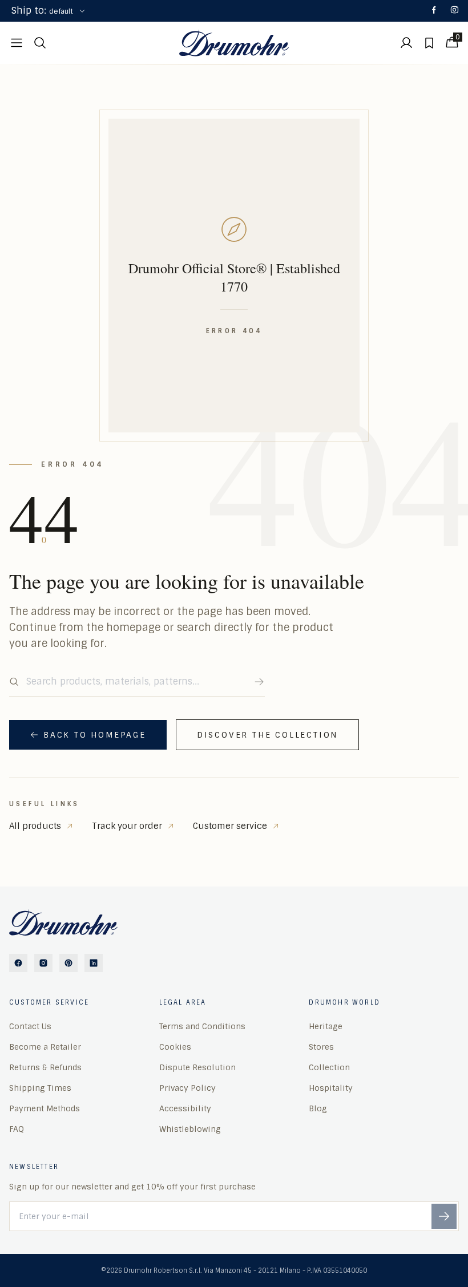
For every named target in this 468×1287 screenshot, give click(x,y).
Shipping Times (40, 1088)
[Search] (259, 681)
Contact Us (30, 1026)
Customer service (230, 826)
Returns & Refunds (45, 1067)
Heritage (325, 1026)
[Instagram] (454, 10)
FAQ (16, 1129)
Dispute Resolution (197, 1067)
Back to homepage (94, 735)
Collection (329, 1067)
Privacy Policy (187, 1088)
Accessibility (185, 1108)
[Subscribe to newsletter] (444, 1216)
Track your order (127, 826)
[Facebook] (433, 10)
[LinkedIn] (93, 963)
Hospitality (331, 1088)
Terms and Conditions (202, 1026)
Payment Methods (44, 1108)
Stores (321, 1047)
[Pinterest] (68, 963)
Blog (318, 1108)
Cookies (175, 1047)
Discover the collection (267, 735)
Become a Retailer (45, 1047)
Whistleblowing (190, 1129)
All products (35, 826)
